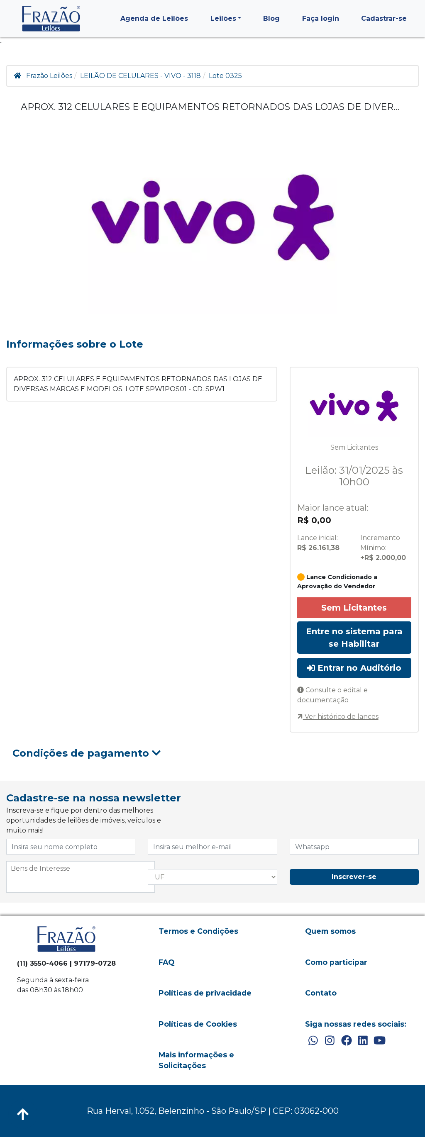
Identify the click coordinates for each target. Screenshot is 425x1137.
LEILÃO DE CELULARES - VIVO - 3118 (140, 76)
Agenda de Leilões (154, 18)
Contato (321, 992)
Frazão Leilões (49, 76)
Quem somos (330, 931)
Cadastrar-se (384, 18)
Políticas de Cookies (198, 1024)
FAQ (166, 962)
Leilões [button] (223, 18)
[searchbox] (80, 869)
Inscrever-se (354, 877)
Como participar (336, 962)
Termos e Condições (198, 931)
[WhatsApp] (313, 1040)
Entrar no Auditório (358, 668)
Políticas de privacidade (205, 992)
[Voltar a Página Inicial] (51, 18)
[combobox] (80, 877)
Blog (271, 18)
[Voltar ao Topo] (22, 1114)
